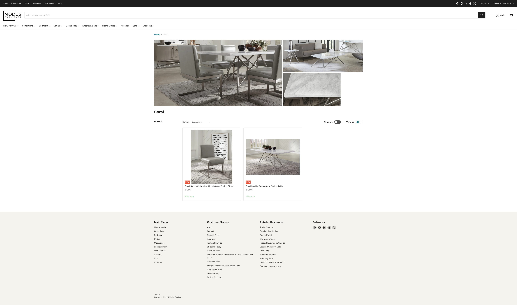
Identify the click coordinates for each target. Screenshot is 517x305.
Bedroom (43, 25)
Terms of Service (214, 243)
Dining (57, 25)
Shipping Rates (267, 258)
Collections (28, 25)
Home (157, 34)
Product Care (16, 4)
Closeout (147, 25)
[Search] (481, 15)
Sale (135, 25)
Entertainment (89, 25)
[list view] (361, 122)
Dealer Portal (266, 235)
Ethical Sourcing (214, 277)
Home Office (109, 25)
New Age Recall (214, 269)
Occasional (71, 25)
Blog (60, 4)
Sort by (185, 122)
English (484, 3)
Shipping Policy (214, 246)
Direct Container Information (272, 262)
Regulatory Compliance (270, 266)
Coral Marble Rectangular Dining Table (264, 186)
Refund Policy (213, 250)
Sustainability (213, 273)
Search (157, 294)
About (5, 4)
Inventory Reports (268, 254)
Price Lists (264, 250)
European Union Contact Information (223, 265)
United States (502, 3)
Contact (27, 4)
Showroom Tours (267, 239)
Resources (37, 4)
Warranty (211, 239)
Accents (125, 25)
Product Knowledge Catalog (272, 243)
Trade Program (49, 4)
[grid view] (357, 122)
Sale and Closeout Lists (270, 246)
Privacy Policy (213, 261)
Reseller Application (269, 231)
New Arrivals (10, 25)
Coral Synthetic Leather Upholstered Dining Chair (209, 186)
